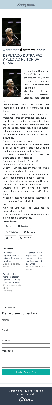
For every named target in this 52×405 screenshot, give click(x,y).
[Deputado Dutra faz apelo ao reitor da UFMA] (11, 31)
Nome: (5, 319)
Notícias (41, 49)
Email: (5, 330)
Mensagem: (8, 350)
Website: (6, 340)
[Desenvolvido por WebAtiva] (26, 399)
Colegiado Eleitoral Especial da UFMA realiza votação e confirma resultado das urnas (34, 258)
